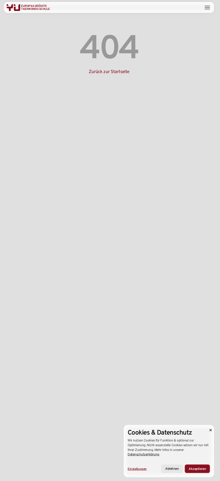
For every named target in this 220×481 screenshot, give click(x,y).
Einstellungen (137, 469)
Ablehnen (172, 469)
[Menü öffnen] (207, 7)
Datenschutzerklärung (143, 454)
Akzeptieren (197, 469)
